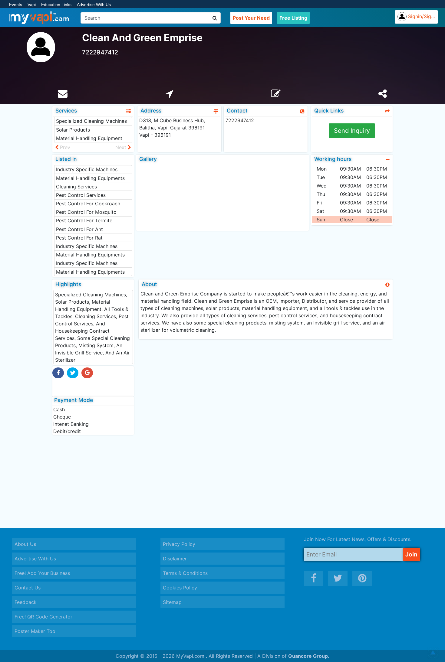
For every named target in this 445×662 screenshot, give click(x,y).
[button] (433, 653)
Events (15, 4)
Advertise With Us (94, 4)
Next (121, 147)
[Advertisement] (222, 481)
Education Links (56, 4)
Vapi (32, 4)
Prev (64, 147)
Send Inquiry (352, 130)
